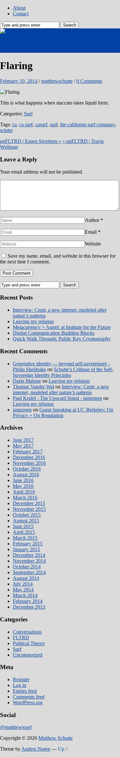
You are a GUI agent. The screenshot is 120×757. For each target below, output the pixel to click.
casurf (41, 124)
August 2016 (26, 474)
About (19, 8)
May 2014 (23, 589)
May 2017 (23, 446)
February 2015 (28, 543)
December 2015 (29, 503)
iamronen (22, 409)
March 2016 (25, 497)
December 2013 (29, 607)
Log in (19, 685)
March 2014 (25, 595)
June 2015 (23, 526)
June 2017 (23, 440)
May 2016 (23, 486)
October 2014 (27, 566)
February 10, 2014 (18, 81)
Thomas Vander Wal (33, 386)
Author (92, 220)
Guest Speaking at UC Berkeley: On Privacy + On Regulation (63, 412)
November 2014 (29, 561)
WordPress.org (28, 702)
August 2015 (26, 520)
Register (21, 679)
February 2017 (28, 451)
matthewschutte (57, 81)
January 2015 (26, 549)
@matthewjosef (16, 727)
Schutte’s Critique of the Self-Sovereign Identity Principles (63, 372)
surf (54, 124)
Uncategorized (27, 655)
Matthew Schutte (37, 46)
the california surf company (87, 124)
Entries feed (25, 691)
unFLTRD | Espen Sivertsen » (30, 141)
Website (93, 243)
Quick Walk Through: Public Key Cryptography (62, 338)
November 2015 (29, 509)
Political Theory (29, 643)
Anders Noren (35, 749)
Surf (28, 113)
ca (14, 124)
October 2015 (27, 515)
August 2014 (26, 578)
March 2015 (25, 538)
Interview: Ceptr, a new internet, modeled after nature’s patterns (61, 389)
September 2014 (29, 572)
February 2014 (28, 601)
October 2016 (27, 469)
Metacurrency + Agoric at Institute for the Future (62, 327)
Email (91, 232)
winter (6, 130)
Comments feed (28, 696)
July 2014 (23, 584)
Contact (20, 13)
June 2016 (23, 480)
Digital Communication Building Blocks (53, 333)
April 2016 (24, 492)
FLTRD (21, 637)
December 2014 (29, 555)
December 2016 (29, 457)
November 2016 (29, 463)
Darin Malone (27, 381)
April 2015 (24, 532)
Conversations (27, 632)
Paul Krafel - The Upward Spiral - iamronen (57, 398)
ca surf (26, 124)
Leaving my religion (33, 321)
